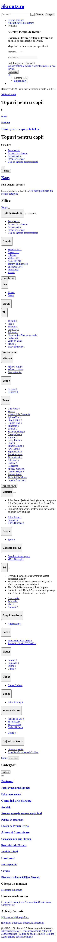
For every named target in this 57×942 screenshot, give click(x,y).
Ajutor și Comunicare (15, 832)
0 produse (13, 758)
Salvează (13, 72)
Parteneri (7, 781)
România (12, 25)
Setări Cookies (46, 933)
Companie (8, 858)
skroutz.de (28, 922)
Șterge (4, 207)
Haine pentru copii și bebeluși (20, 129)
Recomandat (14, 150)
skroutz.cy (17, 922)
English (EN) (20, 80)
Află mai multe (8, 94)
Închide (6, 772)
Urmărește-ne (18, 902)
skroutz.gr (6, 922)
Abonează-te (31, 902)
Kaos (5, 178)
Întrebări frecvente (10, 931)
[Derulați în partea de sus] (2, 775)
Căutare (39, 14)
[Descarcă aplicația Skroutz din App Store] (7, 917)
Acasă (4, 116)
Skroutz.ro (12, 6)
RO (9, 75)
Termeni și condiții (30, 931)
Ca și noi (6, 902)
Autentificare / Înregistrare (21, 22)
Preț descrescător (16, 159)
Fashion (5, 122)
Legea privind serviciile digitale (17, 936)
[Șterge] (32, 15)
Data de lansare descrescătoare (23, 161)
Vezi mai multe (9, 352)
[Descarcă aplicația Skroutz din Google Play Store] (21, 917)
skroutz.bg (39, 922)
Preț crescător (14, 156)
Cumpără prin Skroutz (16, 800)
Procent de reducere (17, 153)
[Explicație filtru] (14, 492)
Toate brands (8, 278)
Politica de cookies (28, 933)
